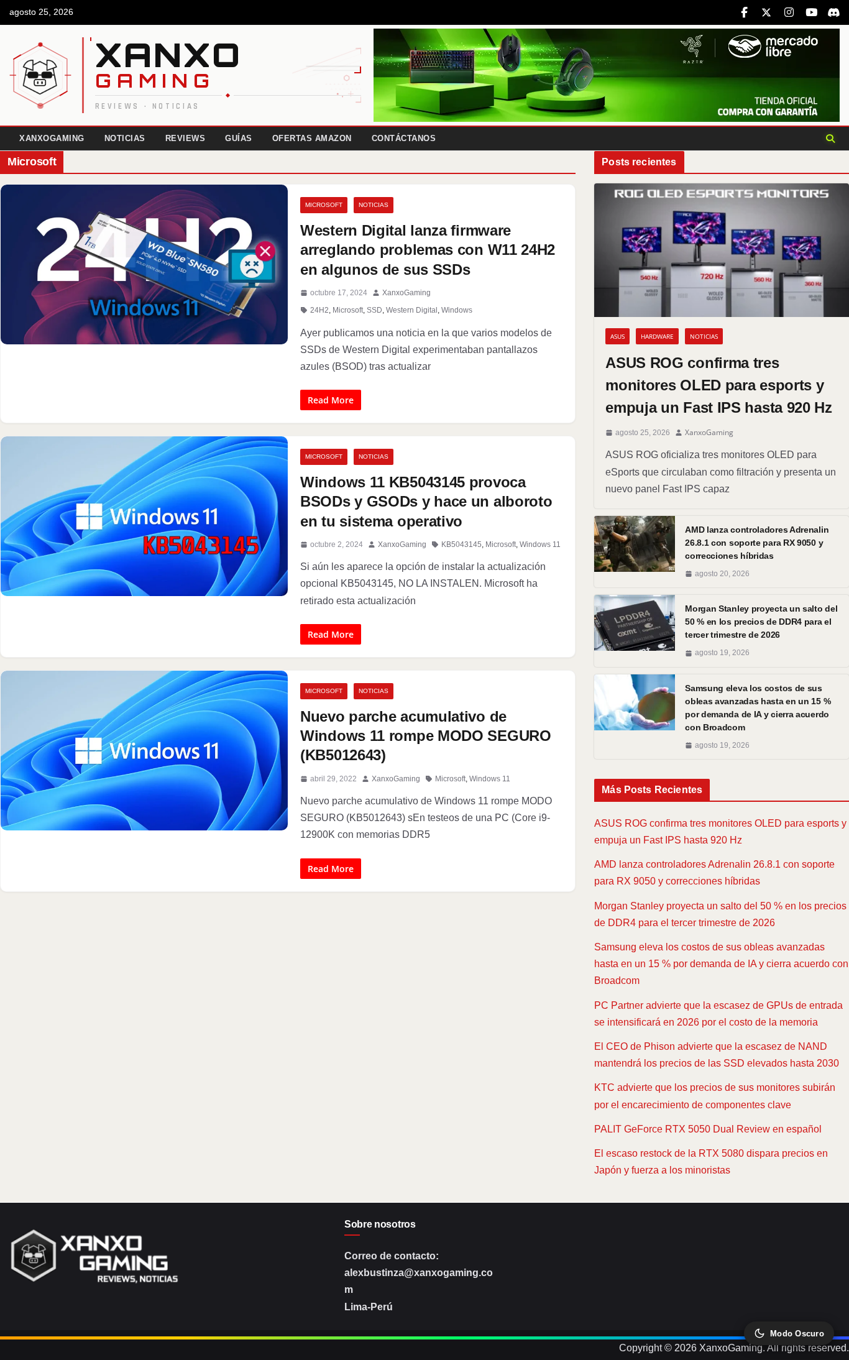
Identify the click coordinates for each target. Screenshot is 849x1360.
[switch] (789, 1333)
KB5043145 (461, 544)
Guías (238, 138)
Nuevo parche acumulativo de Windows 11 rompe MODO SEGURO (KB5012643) (425, 735)
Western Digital (412, 310)
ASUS (617, 336)
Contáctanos (404, 138)
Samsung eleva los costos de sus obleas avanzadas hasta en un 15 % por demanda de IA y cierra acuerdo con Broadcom (757, 707)
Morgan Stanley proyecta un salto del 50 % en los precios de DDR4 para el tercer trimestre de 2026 (761, 622)
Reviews (185, 138)
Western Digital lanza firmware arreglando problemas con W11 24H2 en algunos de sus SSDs (427, 249)
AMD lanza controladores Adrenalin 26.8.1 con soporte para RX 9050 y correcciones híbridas (756, 543)
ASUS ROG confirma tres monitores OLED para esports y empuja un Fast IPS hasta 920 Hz (718, 385)
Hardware (657, 336)
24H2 (319, 310)
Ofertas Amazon (312, 138)
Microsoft (323, 204)
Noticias (124, 138)
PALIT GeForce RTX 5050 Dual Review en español (708, 1129)
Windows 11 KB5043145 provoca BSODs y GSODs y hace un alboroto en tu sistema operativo (426, 501)
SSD (374, 310)
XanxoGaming (52, 138)
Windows (456, 310)
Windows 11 (540, 544)
